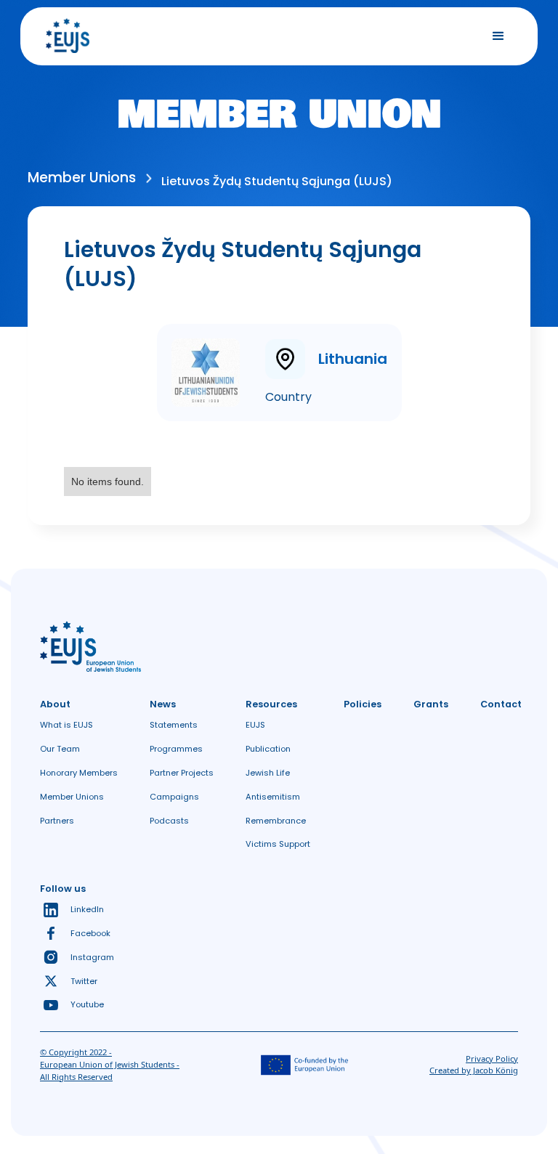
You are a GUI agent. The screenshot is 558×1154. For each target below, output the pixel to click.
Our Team (60, 749)
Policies (362, 704)
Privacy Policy (492, 1058)
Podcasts (169, 820)
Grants (430, 704)
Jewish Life (268, 773)
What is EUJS (66, 725)
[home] (67, 36)
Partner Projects (182, 773)
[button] (498, 36)
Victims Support (278, 844)
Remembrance (276, 820)
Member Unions (72, 796)
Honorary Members (79, 773)
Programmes (176, 749)
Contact (501, 704)
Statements (174, 725)
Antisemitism (273, 796)
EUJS (255, 725)
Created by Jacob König (473, 1070)
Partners (57, 820)
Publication (268, 749)
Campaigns (174, 796)
